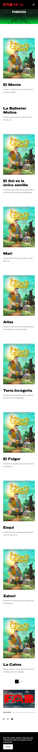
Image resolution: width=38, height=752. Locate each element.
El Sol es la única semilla (15, 183)
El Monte (12, 85)
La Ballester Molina (14, 110)
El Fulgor (11, 459)
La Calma (12, 664)
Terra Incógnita (17, 391)
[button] (18, 740)
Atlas (8, 322)
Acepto (8, 747)
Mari (7, 253)
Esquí (8, 527)
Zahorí (9, 596)
